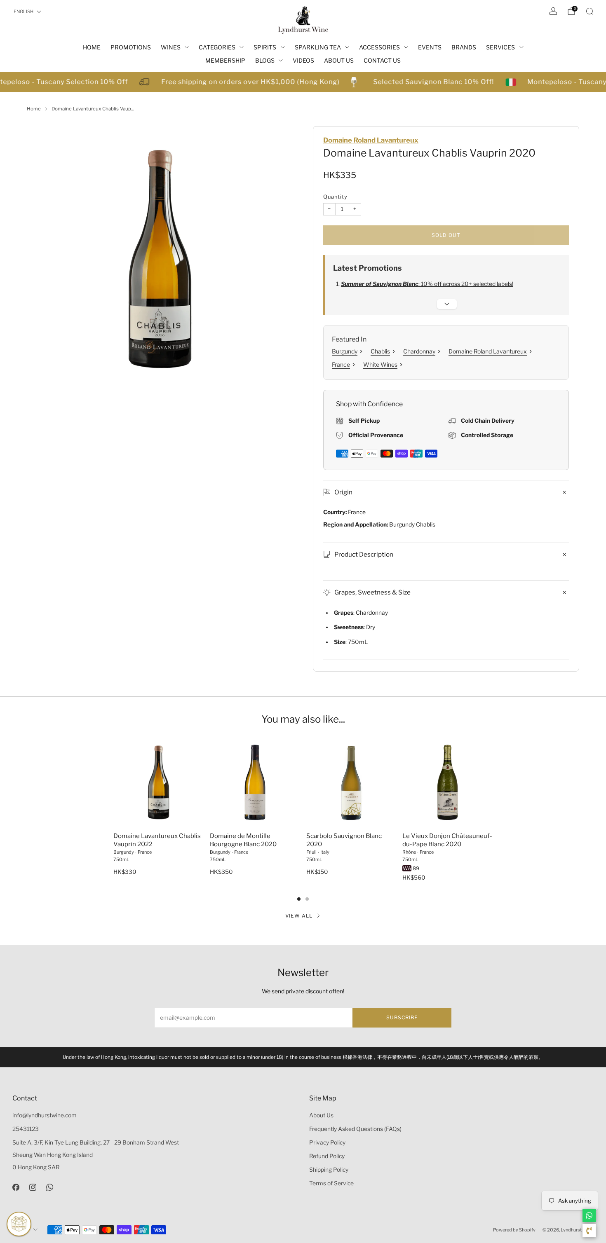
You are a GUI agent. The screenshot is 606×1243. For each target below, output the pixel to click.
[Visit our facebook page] (15, 1187)
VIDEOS (303, 60)
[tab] (299, 899)
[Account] (553, 11)
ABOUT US (339, 60)
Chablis (380, 351)
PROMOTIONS (130, 47)
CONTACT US (382, 60)
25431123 (25, 1129)
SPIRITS (265, 47)
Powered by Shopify (514, 1230)
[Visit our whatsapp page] (49, 1187)
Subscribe (402, 1017)
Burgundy (344, 351)
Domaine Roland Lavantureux (370, 140)
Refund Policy (327, 1156)
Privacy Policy (327, 1142)
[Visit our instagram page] (32, 1187)
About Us (321, 1115)
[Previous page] (113, 783)
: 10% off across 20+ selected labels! (427, 284)
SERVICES (500, 47)
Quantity (335, 197)
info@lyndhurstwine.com (44, 1115)
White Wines (380, 364)
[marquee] (303, 82)
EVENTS (430, 47)
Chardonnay (419, 351)
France (341, 364)
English (23, 11)
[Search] (589, 11)
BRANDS (463, 47)
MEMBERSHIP (225, 60)
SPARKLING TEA (318, 47)
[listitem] (303, 1057)
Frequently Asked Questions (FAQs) (355, 1129)
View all (298, 916)
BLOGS (265, 60)
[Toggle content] (447, 304)
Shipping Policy (328, 1169)
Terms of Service (331, 1183)
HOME (92, 47)
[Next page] (493, 783)
